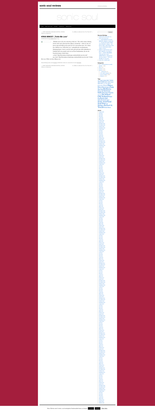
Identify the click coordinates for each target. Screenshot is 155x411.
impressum (61, 26)
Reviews (100, 70)
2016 (104, 80)
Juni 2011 (101, 376)
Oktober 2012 (101, 353)
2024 (99, 83)
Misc (100, 67)
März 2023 (101, 171)
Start (42, 26)
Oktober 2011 (101, 370)
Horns (108, 88)
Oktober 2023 (101, 161)
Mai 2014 (101, 325)
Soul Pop (101, 103)
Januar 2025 (101, 139)
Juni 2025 (101, 132)
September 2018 (102, 250)
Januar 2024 (101, 157)
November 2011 (102, 369)
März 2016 (101, 293)
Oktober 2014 (101, 318)
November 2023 (102, 160)
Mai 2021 (101, 203)
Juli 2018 (101, 253)
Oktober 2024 (101, 144)
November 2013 (102, 334)
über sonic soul (48, 26)
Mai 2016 (101, 290)
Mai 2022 (101, 186)
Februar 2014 (101, 330)
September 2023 (102, 162)
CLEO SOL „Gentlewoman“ (104, 60)
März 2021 (101, 206)
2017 (108, 80)
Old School (103, 96)
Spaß (107, 104)
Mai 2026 (101, 116)
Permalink (79, 62)
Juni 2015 (101, 306)
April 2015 (101, 309)
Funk (112, 87)
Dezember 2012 (102, 350)
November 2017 (102, 264)
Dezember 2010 (102, 385)
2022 (109, 82)
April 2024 (101, 152)
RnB (106, 98)
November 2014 (102, 317)
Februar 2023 (101, 173)
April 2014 (101, 327)
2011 (99, 80)
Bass (107, 83)
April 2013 (101, 344)
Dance (110, 85)
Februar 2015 (101, 312)
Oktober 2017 (101, 266)
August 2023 (101, 164)
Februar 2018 (101, 260)
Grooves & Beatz (103, 74)
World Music (107, 107)
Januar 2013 (101, 349)
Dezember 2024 (102, 141)
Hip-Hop (100, 89)
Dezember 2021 (102, 193)
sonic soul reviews (50, 5)
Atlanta (104, 83)
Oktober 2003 (101, 402)
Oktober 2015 (101, 301)
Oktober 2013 (101, 336)
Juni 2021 (101, 202)
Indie (100, 92)
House (99, 91)
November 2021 (102, 194)
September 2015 (102, 302)
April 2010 (101, 397)
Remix (102, 98)
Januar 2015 (101, 314)
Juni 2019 (101, 237)
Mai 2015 (101, 308)
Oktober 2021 (101, 196)
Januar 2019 (101, 244)
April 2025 (101, 135)
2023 (112, 82)
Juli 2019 (101, 235)
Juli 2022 (101, 183)
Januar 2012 (101, 366)
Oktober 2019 (101, 231)
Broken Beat (100, 85)
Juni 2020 (101, 219)
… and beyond (103, 71)
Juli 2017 (101, 270)
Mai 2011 (101, 378)
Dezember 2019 (102, 228)
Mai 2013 (101, 343)
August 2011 (101, 373)
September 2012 (102, 354)
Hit (104, 88)
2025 (102, 83)
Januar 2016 (101, 296)
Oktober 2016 (101, 283)
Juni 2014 (101, 324)
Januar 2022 (101, 192)
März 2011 (101, 381)
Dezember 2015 (102, 298)
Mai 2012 (101, 360)
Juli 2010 (101, 392)
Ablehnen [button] (97, 408)
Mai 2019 (101, 238)
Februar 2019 (101, 242)
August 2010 (101, 391)
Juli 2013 (101, 340)
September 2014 (102, 320)
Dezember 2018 (102, 245)
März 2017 (101, 276)
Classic (105, 85)
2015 (101, 80)
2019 (99, 82)
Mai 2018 (101, 256)
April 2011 (101, 379)
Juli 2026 (101, 113)
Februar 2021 (101, 208)
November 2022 (102, 177)
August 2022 (101, 181)
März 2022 (101, 189)
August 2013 (101, 338)
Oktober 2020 (101, 213)
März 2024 (101, 154)
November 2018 (102, 247)
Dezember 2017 (102, 263)
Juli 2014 (101, 322)
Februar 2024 (101, 155)
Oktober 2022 (101, 178)
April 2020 (101, 222)
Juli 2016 (101, 288)
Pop (99, 98)
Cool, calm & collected (104, 73)
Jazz (103, 92)
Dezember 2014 (102, 315)
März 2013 (101, 346)
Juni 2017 (101, 272)
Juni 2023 (101, 167)
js (58, 38)
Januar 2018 (101, 261)
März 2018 (101, 258)
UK (111, 105)
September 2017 (102, 267)
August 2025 (101, 129)
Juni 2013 (101, 341)
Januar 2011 (101, 384)
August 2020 (101, 216)
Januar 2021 (101, 209)
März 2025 (101, 136)
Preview (55, 62)
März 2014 (101, 328)
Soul (109, 101)
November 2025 (102, 125)
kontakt (55, 26)
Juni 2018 (101, 254)
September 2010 (102, 389)
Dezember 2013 (102, 333)
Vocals (101, 107)
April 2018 (101, 257)
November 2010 (102, 386)
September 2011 (102, 372)
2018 (111, 80)
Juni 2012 (101, 359)
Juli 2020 (101, 218)
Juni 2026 (101, 114)
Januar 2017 (101, 279)
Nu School (106, 94)
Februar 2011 (101, 382)
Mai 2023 (101, 168)
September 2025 (102, 128)
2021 (106, 82)
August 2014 (101, 321)
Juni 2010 (101, 394)
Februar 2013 (101, 347)
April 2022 (101, 187)
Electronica (106, 87)
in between (106, 90)
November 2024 (102, 142)
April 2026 (101, 117)
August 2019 (101, 234)
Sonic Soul (102, 101)
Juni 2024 (101, 149)
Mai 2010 (101, 395)
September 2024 (102, 145)
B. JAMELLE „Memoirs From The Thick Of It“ (82, 31)
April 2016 (101, 292)
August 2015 (101, 304)
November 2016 (102, 282)
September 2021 (102, 197)
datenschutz (69, 26)
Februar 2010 (101, 400)
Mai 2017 (101, 273)
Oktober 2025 (101, 126)
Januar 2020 (101, 226)
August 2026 (101, 112)
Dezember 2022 (102, 176)
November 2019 (102, 229)
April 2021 (101, 205)
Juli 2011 (101, 375)
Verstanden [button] (91, 408)
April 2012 (101, 362)
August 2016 (101, 286)
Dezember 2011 (102, 368)
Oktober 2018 (101, 248)
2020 (102, 82)
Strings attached (104, 105)
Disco (100, 87)
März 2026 (101, 119)
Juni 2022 (101, 184)
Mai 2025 (101, 133)
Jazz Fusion (109, 92)
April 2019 (101, 240)
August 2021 (101, 199)
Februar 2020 (101, 225)
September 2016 (102, 285)
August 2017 (101, 269)
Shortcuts (102, 76)
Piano (110, 96)
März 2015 (101, 311)
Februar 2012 (101, 365)
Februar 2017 (101, 277)
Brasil (109, 83)
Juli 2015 (101, 305)
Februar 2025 (101, 138)
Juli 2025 (101, 130)
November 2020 (102, 212)
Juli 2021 (101, 200)
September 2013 (102, 337)
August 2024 (101, 146)
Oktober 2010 (101, 388)
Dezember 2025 (102, 123)
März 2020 (101, 224)
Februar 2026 (101, 120)
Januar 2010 (101, 401)
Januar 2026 (101, 122)
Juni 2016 (101, 289)
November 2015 (102, 299)
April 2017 (101, 274)
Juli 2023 (101, 165)
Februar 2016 (101, 295)
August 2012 (101, 356)
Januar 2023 (101, 174)
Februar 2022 (101, 190)
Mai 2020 (101, 221)
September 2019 (102, 232)
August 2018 (101, 251)
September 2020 (102, 215)
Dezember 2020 (102, 210)
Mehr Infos (104, 408)
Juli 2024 (101, 148)
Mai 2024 (101, 151)
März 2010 (101, 398)
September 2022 (102, 180)
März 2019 (101, 241)
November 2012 (102, 352)
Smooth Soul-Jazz (103, 100)
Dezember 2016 (102, 280)
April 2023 (101, 170)
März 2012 (101, 363)
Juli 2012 (101, 357)
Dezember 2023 (102, 158)
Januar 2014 (101, 331)
